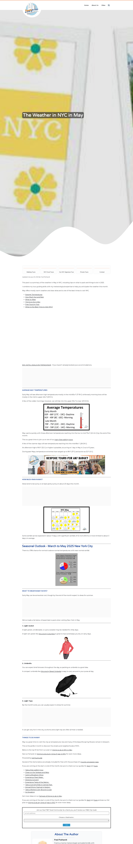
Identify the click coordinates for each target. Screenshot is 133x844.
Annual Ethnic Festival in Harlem (38, 787)
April (88, 766)
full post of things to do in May (50, 796)
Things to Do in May (32, 302)
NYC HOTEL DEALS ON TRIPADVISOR (36, 365)
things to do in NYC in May (62, 750)
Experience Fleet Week (34, 777)
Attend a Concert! (32, 780)
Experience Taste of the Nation (37, 782)
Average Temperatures (33, 295)
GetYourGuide (37, 758)
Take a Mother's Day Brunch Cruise (38, 790)
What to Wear (30, 299)
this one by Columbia (47, 634)
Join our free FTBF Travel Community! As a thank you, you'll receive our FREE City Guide (66, 810)
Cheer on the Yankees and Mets (37, 772)
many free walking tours (63, 440)
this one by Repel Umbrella (51, 671)
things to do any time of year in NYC (41, 803)
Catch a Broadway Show (34, 775)
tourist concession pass (90, 762)
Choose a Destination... (66, 817)
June (96, 766)
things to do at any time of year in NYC (51, 754)
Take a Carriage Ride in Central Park (38, 785)
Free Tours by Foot (32, 304)
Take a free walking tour (34, 770)
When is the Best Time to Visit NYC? (39, 307)
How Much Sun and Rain (34, 297)
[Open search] (108, 5)
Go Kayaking (30, 792)
